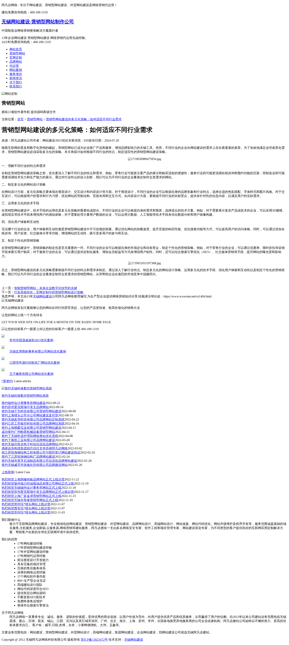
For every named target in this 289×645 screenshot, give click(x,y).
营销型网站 (17, 53)
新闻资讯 (15, 78)
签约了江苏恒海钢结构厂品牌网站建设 (28, 456)
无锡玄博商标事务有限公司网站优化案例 (37, 351)
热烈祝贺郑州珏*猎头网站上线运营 (26, 504)
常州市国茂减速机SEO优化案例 (31, 340)
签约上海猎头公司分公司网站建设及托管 (30, 415)
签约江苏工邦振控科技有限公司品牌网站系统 (33, 423)
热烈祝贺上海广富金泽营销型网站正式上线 (31, 496)
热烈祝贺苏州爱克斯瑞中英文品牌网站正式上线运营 (38, 491)
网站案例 (15, 70)
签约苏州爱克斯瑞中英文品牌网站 (25, 407)
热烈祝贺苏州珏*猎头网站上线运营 (26, 512)
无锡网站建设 (42, 296)
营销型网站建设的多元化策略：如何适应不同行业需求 (83, 119)
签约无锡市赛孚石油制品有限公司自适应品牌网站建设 (39, 460)
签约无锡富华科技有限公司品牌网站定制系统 (33, 419)
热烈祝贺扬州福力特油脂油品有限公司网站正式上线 (38, 483)
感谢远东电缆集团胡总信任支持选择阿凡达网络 (35, 448)
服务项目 (15, 74)
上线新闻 (8, 472)
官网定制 (15, 57)
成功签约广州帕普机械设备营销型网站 (28, 431)
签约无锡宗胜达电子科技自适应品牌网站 (30, 444)
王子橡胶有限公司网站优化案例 (31, 373)
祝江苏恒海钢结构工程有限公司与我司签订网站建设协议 (41, 452)
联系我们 (15, 86)
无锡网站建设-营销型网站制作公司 (38, 21)
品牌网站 (15, 61)
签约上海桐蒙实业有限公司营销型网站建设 (31, 427)
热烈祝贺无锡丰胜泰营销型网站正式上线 (30, 500)
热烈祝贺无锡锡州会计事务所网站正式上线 (31, 487)
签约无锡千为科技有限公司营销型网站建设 (31, 411)
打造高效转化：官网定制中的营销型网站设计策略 (48, 292)
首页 (20, 119)
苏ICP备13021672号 (94, 639)
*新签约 (7, 381)
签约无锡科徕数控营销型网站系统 (25, 395)
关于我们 (15, 82)
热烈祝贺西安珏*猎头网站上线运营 (26, 508)
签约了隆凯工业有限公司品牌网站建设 (28, 440)
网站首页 (15, 49)
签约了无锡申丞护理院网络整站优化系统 (30, 436)
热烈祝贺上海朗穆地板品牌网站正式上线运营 (33, 479)
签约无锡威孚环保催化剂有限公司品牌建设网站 (35, 464)
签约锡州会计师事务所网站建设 (24, 403)
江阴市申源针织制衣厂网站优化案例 (34, 362)
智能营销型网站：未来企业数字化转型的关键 (45, 288)
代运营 (14, 65)
